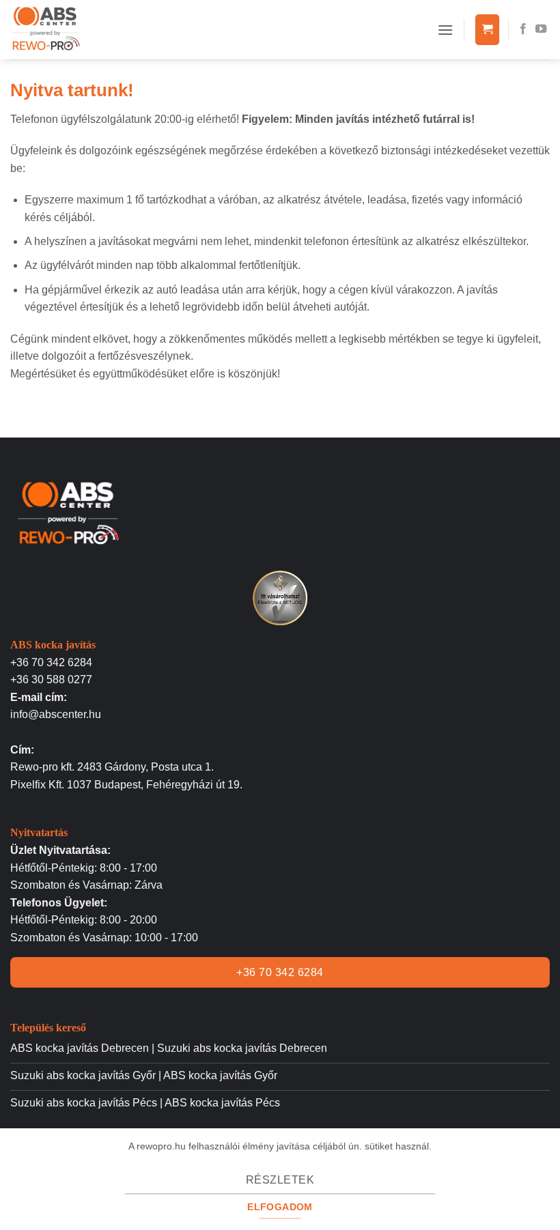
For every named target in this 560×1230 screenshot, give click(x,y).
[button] (445, 29)
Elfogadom (280, 1206)
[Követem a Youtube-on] (540, 29)
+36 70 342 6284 (51, 662)
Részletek (280, 1180)
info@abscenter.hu (55, 714)
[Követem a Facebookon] (523, 29)
